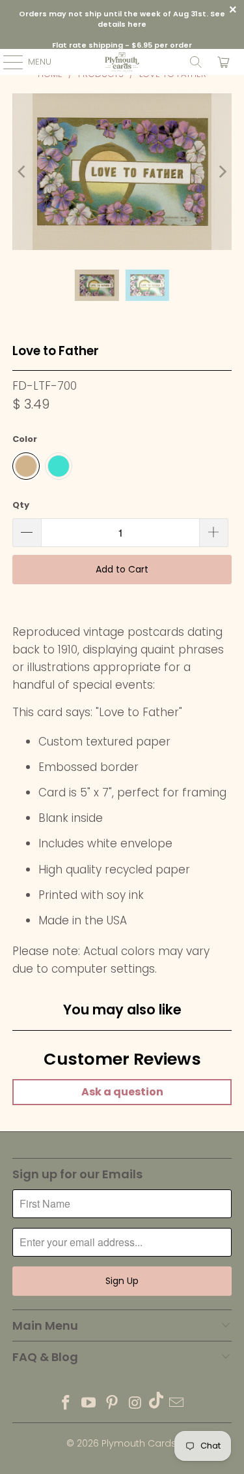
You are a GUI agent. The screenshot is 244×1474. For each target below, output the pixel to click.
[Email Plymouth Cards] (177, 1404)
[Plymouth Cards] (122, 62)
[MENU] (6, 62)
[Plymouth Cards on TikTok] (156, 1404)
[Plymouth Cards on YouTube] (89, 1404)
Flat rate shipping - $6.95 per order (122, 45)
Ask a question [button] (122, 1091)
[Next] (221, 171)
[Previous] (22, 171)
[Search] (195, 62)
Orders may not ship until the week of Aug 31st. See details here (122, 19)
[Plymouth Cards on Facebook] (65, 1404)
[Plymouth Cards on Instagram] (135, 1404)
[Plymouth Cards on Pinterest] (112, 1404)
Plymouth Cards (139, 1443)
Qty (20, 505)
